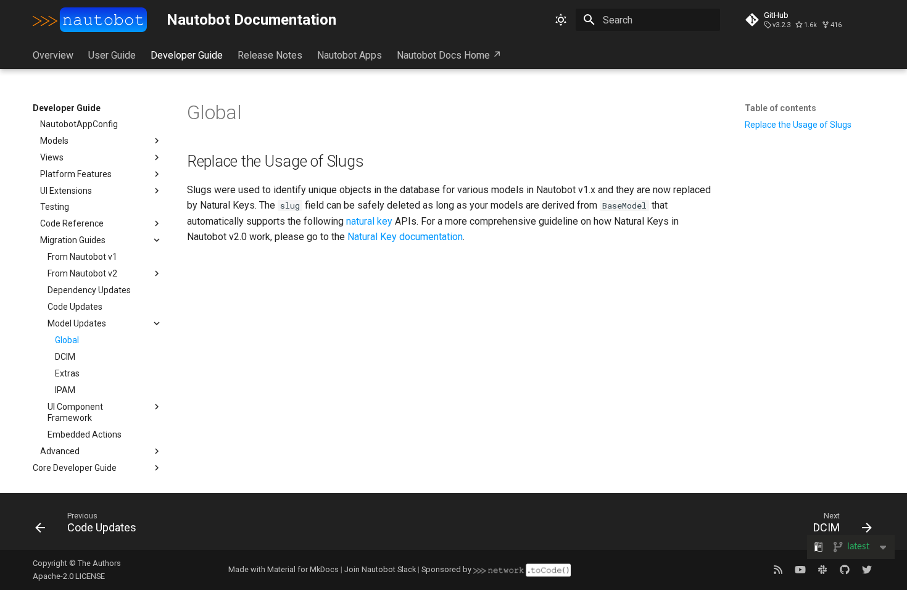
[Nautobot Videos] (800, 570)
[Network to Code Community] (822, 570)
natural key (369, 221)
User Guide (112, 55)
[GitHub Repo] (845, 570)
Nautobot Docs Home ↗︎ (449, 55)
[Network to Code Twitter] (867, 570)
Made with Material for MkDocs (283, 569)
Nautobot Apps (349, 55)
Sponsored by (447, 569)
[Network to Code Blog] (778, 570)
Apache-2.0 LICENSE (69, 576)
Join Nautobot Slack (380, 569)
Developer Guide (187, 55)
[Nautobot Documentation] (90, 19)
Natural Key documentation (405, 237)
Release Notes (270, 55)
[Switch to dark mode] (561, 19)
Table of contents (780, 108)
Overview (53, 55)
